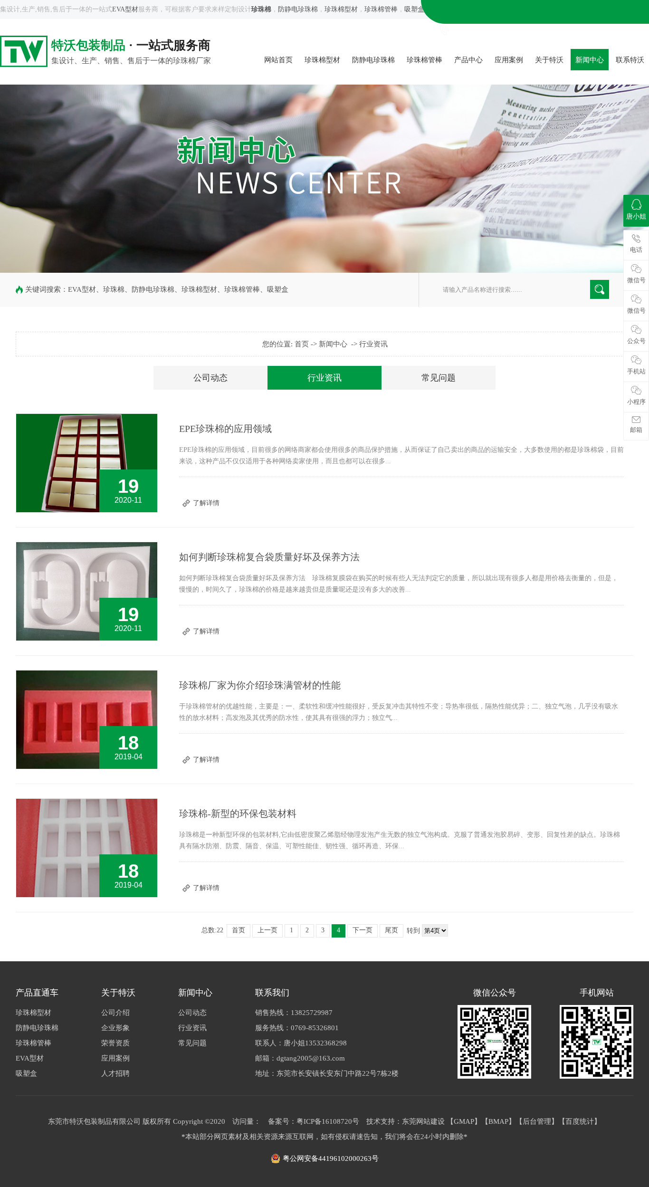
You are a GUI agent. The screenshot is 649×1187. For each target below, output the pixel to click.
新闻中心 (589, 60)
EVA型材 (125, 9)
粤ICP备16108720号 (327, 1121)
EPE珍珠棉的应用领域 (225, 428)
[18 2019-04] (86, 766)
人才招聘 (115, 1073)
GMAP (464, 1121)
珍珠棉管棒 (381, 9)
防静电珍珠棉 (298, 9)
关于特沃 (549, 60)
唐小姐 (636, 216)
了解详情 (206, 503)
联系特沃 (630, 60)
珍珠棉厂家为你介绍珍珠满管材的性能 (260, 685)
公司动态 (210, 378)
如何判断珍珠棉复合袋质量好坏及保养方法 (269, 557)
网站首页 (278, 60)
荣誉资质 (115, 1043)
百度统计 (579, 1121)
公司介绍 (115, 1012)
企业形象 (115, 1028)
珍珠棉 (113, 289)
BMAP (498, 1121)
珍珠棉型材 (341, 9)
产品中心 (468, 60)
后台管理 (537, 1121)
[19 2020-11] (86, 510)
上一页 (267, 930)
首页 (302, 344)
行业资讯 (373, 344)
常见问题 (438, 378)
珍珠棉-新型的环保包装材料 (237, 813)
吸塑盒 (414, 9)
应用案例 (509, 60)
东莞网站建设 (423, 1121)
